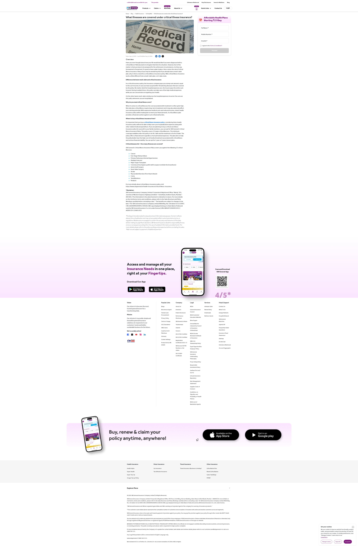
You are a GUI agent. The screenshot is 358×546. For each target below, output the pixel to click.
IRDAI (191, 306)
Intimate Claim (208, 306)
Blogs (162, 306)
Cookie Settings (165, 339)
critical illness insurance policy (154, 122)
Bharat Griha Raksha (212, 471)
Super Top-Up (131, 475)
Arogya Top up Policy (133, 478)
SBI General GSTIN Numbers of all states (181, 348)
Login (228, 8)
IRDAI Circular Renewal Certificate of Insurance (195, 336)
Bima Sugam (193, 320)
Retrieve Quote (208, 316)
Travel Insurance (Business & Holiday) (190, 468)
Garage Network (223, 313)
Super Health (131, 471)
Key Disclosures (206, 2)
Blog (228, 2)
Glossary (163, 336)
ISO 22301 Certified (181, 337)
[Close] (353, 527)
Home (127, 13)
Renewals (167, 8)
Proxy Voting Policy (195, 362)
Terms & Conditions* (216, 45)
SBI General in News (181, 321)
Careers (178, 331)
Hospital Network (224, 316)
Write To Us (222, 309)
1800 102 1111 (142, 538)
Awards (178, 328)
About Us (177, 8)
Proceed (214, 50)
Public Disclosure (181, 313)
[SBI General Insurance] (132, 9)
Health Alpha (130, 468)
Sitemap (221, 338)
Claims (156, 8)
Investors (178, 309)
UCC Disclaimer (165, 324)
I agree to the (212, 45)
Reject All (338, 541)
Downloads (207, 313)
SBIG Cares (164, 328)
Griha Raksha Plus (212, 468)
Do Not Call (222, 342)
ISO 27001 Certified (181, 334)
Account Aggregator (225, 348)
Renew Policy (208, 309)
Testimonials (179, 324)
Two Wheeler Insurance (160, 471)
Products (145, 8)
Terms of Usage (165, 321)
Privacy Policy (165, 318)
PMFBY (209, 478)
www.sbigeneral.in (132, 538)
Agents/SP (222, 324)
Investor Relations (219, 2)
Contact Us (218, 8)
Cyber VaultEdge (211, 475)
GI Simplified (149, 13)
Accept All (347, 541)
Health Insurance (139, 13)
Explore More (132, 488)
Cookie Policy (324, 537)
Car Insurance (157, 468)
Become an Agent (166, 309)
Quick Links (205, 8)
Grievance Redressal (193, 2)
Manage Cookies (326, 541)
